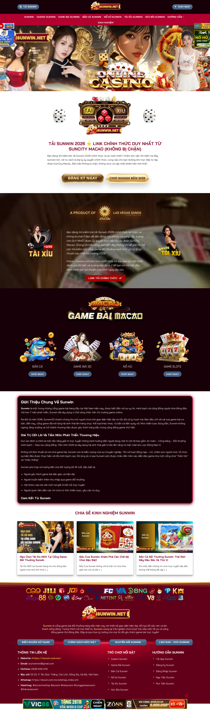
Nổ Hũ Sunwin (112, 17)
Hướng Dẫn (175, 17)
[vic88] (64, 704)
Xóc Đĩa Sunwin (155, 17)
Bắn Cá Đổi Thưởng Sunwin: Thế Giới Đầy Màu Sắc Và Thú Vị (162, 558)
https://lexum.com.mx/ (80, 261)
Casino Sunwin (46, 17)
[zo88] (146, 704)
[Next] (202, 58)
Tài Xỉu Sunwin (133, 17)
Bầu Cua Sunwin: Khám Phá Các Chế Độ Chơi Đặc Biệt (104, 558)
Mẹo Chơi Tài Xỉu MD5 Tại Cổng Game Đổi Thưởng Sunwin (43, 558)
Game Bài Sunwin (68, 17)
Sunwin (29, 17)
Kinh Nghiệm (105, 22)
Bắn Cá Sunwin (91, 17)
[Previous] (8, 58)
